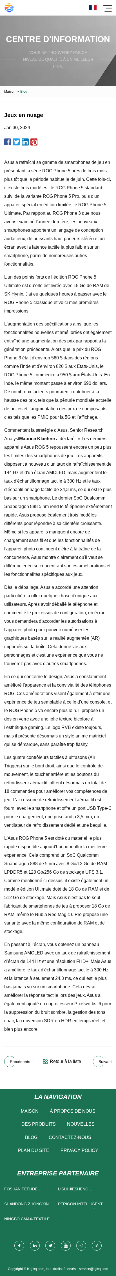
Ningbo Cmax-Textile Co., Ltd (27, 1220)
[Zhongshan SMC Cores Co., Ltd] (9, 8)
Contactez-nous (70, 1137)
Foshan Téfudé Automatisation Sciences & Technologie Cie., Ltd (27, 1190)
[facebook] (19, 1246)
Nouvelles (81, 1124)
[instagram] (81, 1246)
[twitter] (50, 1246)
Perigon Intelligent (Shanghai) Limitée (80, 1205)
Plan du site (33, 1150)
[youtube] (66, 1246)
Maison (9, 92)
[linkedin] (35, 1246)
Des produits (38, 1124)
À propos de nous (72, 1111)
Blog (31, 1137)
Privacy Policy (79, 1150)
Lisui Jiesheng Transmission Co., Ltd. (82, 1190)
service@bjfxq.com (93, 1269)
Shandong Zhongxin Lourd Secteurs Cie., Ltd (27, 1205)
